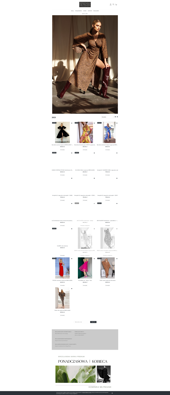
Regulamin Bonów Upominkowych (61, 340)
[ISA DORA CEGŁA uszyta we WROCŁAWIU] (85, 160)
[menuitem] (72, 10)
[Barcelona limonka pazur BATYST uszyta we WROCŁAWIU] (85, 132)
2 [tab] (80, 112)
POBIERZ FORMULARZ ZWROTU (80, 333)
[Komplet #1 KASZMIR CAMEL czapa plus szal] (107, 160)
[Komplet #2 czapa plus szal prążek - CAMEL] (62, 185)
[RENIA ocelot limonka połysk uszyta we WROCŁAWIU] (85, 238)
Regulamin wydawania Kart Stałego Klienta (63, 346)
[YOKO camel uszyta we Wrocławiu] (107, 268)
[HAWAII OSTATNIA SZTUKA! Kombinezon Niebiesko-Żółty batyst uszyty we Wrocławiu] (62, 160)
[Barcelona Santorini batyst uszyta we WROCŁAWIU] (107, 132)
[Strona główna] (85, 4)
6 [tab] (85, 112)
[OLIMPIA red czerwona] (62, 235)
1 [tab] (79, 112)
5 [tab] (84, 112)
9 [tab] (89, 112)
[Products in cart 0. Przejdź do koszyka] (116, 5)
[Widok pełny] (117, 117)
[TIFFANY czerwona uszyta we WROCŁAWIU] (62, 268)
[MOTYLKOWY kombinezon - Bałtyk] (85, 210)
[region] (85, 64)
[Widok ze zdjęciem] (115, 117)
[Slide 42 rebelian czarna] (85, 64)
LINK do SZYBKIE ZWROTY (79, 335)
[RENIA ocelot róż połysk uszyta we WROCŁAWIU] (107, 238)
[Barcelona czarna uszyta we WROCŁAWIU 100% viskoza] (62, 132)
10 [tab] (90, 112)
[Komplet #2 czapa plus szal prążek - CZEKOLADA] (85, 185)
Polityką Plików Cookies (87, 392)
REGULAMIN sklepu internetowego (61, 333)
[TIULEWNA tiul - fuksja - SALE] (85, 268)
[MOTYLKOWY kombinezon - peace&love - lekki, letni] (107, 210)
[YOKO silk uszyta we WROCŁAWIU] (62, 298)
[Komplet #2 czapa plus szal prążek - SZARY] (107, 185)
